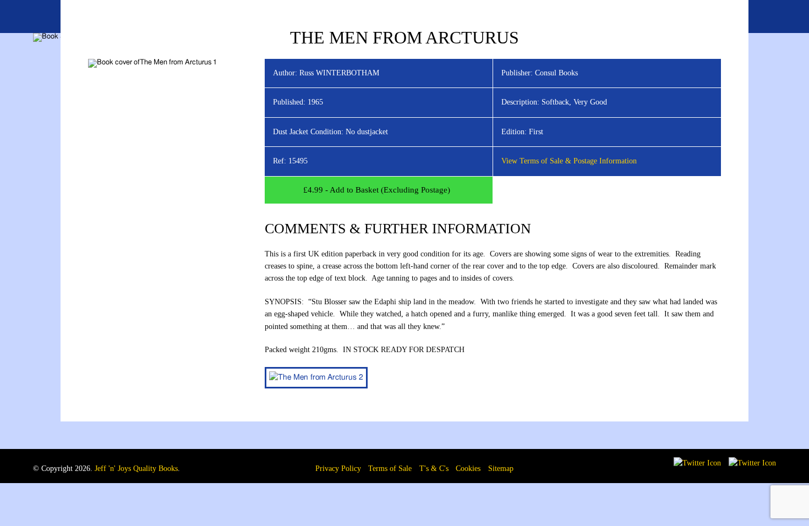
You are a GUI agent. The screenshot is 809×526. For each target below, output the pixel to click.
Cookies (468, 468)
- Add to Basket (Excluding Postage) (376, 189)
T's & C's (434, 468)
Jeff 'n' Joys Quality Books (136, 468)
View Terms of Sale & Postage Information (569, 161)
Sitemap (500, 468)
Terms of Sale (390, 468)
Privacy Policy (338, 468)
